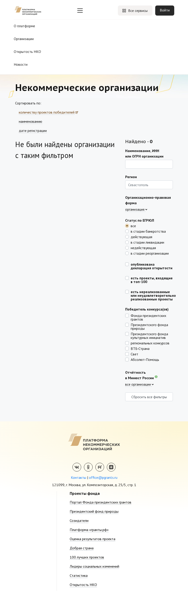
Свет (134, 354)
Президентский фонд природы (94, 511)
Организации (24, 38)
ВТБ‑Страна (140, 348)
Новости (21, 64)
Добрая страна (82, 548)
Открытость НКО (27, 51)
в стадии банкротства (148, 231)
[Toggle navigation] (80, 10)
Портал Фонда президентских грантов (100, 502)
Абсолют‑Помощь (145, 359)
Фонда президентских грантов (148, 317)
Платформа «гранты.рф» (89, 529)
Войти (165, 10)
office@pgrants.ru (103, 477)
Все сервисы (138, 10)
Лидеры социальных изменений (94, 566)
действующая (141, 236)
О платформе (24, 26)
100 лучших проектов (87, 557)
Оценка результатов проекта (92, 539)
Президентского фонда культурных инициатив (149, 335)
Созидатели (79, 520)
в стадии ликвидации (147, 242)
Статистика (79, 575)
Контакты (78, 477)
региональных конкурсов (150, 343)
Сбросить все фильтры (149, 397)
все (133, 225)
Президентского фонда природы (149, 326)
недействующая (143, 247)
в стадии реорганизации (150, 253)
